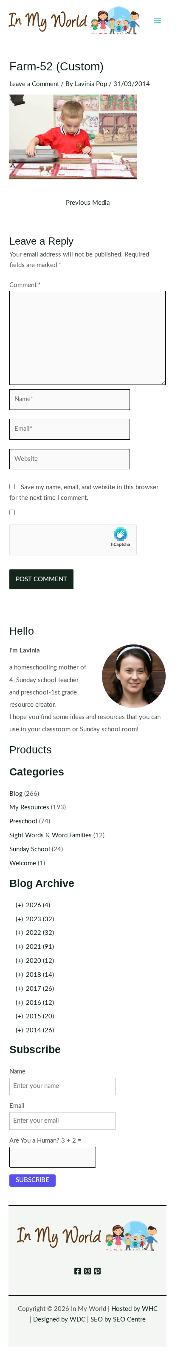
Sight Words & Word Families (50, 835)
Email (17, 1106)
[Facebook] (78, 1271)
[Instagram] (87, 1271)
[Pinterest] (97, 1271)
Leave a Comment (34, 84)
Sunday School (29, 849)
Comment (25, 285)
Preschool (23, 821)
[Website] (69, 461)
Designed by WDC (59, 1319)
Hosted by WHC (134, 1309)
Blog (16, 794)
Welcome (22, 863)
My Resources (29, 807)
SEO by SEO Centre (118, 1319)
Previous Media (88, 203)
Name (17, 1071)
